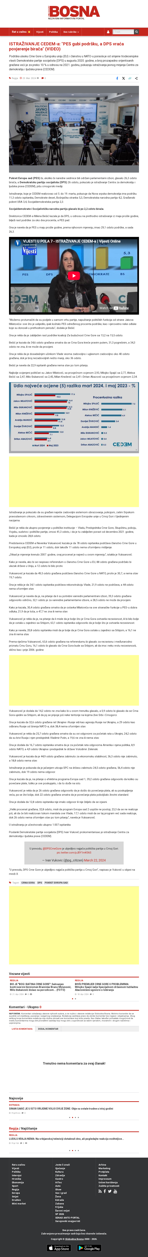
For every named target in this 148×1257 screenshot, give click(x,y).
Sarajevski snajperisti (67, 1221)
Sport (15, 1186)
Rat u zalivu (18, 1164)
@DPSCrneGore (52, 848)
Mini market (19, 1203)
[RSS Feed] (100, 1191)
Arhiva (102, 1164)
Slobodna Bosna (74, 1239)
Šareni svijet (62, 1210)
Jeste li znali (62, 1164)
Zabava (59, 1203)
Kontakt (103, 1175)
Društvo (16, 1200)
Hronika (16, 1178)
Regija (15, 1189)
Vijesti (39, 32)
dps (40, 882)
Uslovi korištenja (108, 1182)
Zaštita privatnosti (109, 1186)
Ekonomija (18, 1182)
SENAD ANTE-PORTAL (67, 1217)
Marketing (104, 1168)
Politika (53, 32)
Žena (58, 1196)
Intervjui (16, 1175)
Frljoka (59, 1207)
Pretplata (104, 1171)
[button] (136, 89)
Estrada (59, 1200)
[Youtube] (115, 1191)
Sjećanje (60, 1168)
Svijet (15, 1196)
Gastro (59, 1178)
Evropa (16, 1193)
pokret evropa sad (56, 882)
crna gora (28, 882)
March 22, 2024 (95, 860)
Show (58, 1189)
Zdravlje (60, 1175)
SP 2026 (59, 1214)
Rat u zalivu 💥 (21, 31)
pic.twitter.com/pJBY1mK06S (74, 852)
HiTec (58, 1182)
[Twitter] (110, 1191)
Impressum (105, 1178)
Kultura (59, 1171)
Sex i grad (61, 1193)
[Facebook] (105, 1191)
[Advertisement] (74, 481)
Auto (57, 1186)
